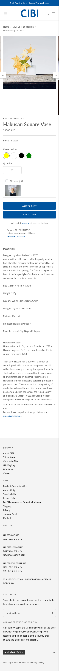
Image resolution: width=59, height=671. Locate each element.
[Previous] (3, 75)
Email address (12, 609)
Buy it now (29, 214)
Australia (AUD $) (12, 652)
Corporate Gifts (10, 461)
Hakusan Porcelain (13, 118)
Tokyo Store (9, 457)
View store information (15, 236)
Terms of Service (11, 514)
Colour (6, 149)
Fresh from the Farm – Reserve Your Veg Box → (29, 3)
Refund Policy (10, 498)
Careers (6, 473)
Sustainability (9, 494)
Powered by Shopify (35, 662)
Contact (7, 518)
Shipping (25, 223)
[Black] (21, 156)
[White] (14, 156)
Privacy (6, 510)
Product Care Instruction (15, 486)
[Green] (29, 156)
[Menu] (5, 13)
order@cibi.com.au (12, 416)
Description (9, 248)
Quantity (7, 163)
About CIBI (8, 453)
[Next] (56, 75)
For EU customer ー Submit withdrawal (22, 502)
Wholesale (8, 469)
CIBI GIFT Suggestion (23, 26)
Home (6, 26)
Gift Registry (9, 465)
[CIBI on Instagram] (54, 653)
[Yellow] (6, 156)
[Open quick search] (47, 13)
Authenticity (9, 490)
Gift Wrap (17, 181)
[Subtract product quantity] (6, 170)
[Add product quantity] (18, 170)
